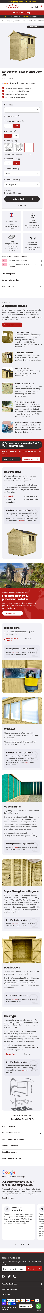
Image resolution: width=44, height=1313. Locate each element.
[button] (40, 7)
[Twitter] (9, 1276)
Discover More (9, 325)
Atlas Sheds (12, 6)
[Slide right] (28, 1244)
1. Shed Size (8, 105)
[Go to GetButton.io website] (38, 1310)
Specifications (8, 286)
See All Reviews (8, 1198)
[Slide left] (15, 1244)
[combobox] (32, 7)
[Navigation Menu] (3, 7)
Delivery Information (10, 280)
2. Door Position (22, 116)
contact (21, 520)
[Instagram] (14, 1276)
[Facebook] (3, 1276)
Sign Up (31, 1269)
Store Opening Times (15, 2)
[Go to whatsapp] (38, 1306)
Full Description (8, 274)
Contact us (28, 459)
